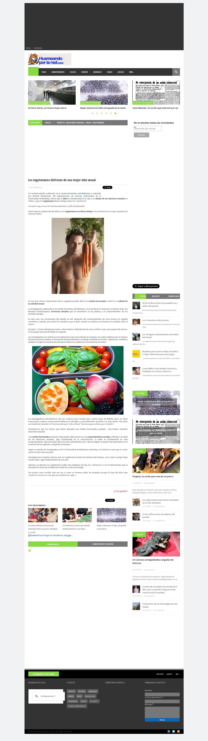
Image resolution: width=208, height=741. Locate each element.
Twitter (173, 731)
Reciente (156, 296)
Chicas (73, 72)
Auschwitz (94, 701)
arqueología (90, 696)
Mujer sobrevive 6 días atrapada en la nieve (51, 107)
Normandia (72, 701)
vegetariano (98, 122)
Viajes (109, 72)
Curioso (139, 451)
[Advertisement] (104, 24)
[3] (101, 113)
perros (83, 701)
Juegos (121, 72)
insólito (61, 122)
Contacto (38, 48)
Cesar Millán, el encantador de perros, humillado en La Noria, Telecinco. (159, 370)
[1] (92, 113)
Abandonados (58, 72)
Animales (97, 72)
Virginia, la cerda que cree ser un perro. (153, 476)
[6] (115, 113)
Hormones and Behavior (78, 193)
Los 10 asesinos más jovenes (155, 320)
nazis (79, 696)
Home (33, 72)
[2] (97, 113)
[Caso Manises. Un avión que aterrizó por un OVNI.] (104, 92)
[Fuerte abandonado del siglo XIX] (156, 92)
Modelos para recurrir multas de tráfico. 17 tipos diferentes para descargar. (160, 353)
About (169, 674)
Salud (88, 122)
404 (177, 674)
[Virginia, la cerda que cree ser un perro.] (156, 460)
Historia (82, 691)
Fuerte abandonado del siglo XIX (149, 107)
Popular (141, 299)
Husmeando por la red (43, 674)
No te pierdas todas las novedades (154, 123)
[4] (106, 113)
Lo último (140, 393)
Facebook (168, 731)
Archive (160, 674)
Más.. (131, 72)
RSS (178, 731)
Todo (43, 72)
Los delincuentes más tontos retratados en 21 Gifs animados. (160, 501)
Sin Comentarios (36, 187)
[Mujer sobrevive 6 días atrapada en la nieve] (52, 92)
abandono (93, 691)
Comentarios (53, 544)
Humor (84, 72)
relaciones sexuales (75, 122)
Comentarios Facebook (102, 544)
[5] (111, 113)
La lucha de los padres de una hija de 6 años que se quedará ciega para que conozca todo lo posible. (159, 589)
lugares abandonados (77, 706)
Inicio (28, 48)
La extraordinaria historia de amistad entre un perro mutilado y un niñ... (43, 529)
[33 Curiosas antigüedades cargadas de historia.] (156, 544)
